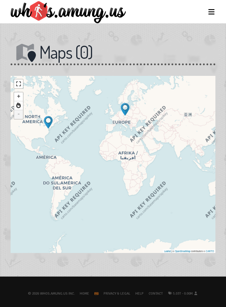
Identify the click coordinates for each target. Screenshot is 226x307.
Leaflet (167, 251)
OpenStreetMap (182, 251)
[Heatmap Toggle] (18, 105)
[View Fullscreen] (18, 83)
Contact (156, 293)
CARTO (210, 251)
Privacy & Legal (117, 293)
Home (84, 293)
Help (139, 293)
